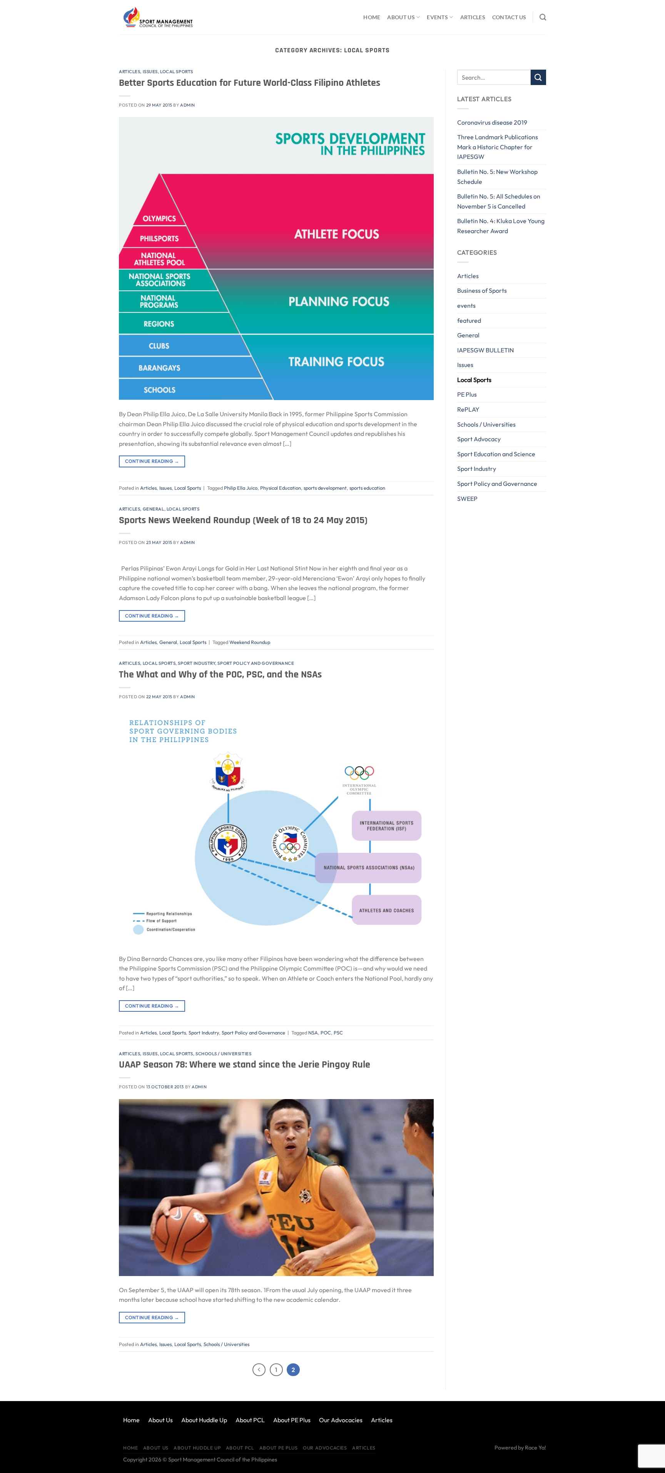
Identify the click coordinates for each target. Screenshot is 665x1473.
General (153, 509)
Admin (187, 105)
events (466, 305)
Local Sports (176, 71)
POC (326, 1032)
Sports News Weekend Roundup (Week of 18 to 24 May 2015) (243, 520)
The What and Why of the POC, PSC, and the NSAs (220, 674)
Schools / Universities (223, 1053)
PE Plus (467, 394)
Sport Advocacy (479, 439)
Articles (472, 17)
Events (437, 17)
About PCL (250, 1420)
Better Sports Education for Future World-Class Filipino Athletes (249, 83)
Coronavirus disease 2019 (492, 122)
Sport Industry (196, 663)
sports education (367, 488)
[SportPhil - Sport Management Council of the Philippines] (157, 17)
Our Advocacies (341, 1420)
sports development (325, 488)
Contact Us (509, 17)
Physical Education (280, 488)
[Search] (543, 17)
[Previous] (259, 1369)
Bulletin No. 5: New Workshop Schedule (497, 176)
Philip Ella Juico (240, 488)
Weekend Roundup (249, 642)
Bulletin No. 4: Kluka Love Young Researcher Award (501, 226)
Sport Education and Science (496, 454)
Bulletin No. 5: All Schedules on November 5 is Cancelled (498, 201)
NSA (313, 1032)
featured (469, 320)
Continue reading (152, 461)
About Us (400, 17)
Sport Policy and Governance (255, 663)
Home (371, 17)
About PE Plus (292, 1420)
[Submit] (538, 77)
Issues (150, 71)
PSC (338, 1032)
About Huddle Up (204, 1420)
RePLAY (468, 409)
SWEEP (467, 498)
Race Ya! (535, 1447)
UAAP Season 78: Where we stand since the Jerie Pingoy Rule (244, 1064)
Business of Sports (482, 290)
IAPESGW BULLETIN (485, 350)
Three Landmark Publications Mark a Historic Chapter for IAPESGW (497, 146)
